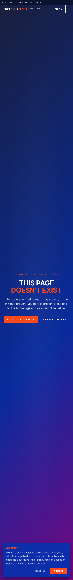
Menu (58, 8)
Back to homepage (20, 319)
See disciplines (54, 319)
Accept (59, 571)
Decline (40, 571)
